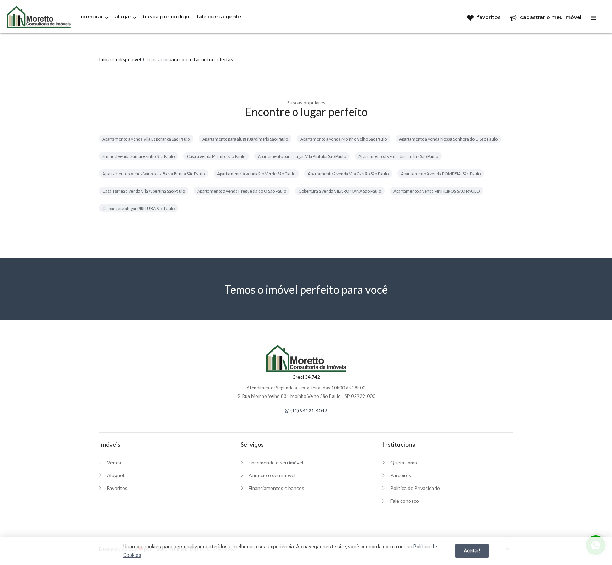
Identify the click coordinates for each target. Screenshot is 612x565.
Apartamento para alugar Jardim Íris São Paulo (245, 139)
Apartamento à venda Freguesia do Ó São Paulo (241, 191)
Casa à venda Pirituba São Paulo (216, 156)
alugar (123, 16)
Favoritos (117, 488)
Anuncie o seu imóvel (272, 475)
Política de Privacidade (415, 488)
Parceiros (400, 475)
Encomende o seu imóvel (276, 463)
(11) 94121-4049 (308, 410)
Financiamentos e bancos (276, 488)
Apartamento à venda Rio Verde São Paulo (256, 173)
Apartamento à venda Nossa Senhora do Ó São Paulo (448, 139)
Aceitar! (472, 550)
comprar (92, 16)
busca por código (166, 16)
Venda (114, 463)
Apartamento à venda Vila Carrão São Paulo (348, 173)
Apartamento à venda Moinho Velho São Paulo (343, 139)
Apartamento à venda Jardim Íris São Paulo (398, 156)
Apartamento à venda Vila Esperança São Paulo (146, 139)
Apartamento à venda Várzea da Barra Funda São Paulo (153, 173)
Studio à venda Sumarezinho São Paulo (138, 156)
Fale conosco (404, 501)
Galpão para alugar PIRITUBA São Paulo (138, 208)
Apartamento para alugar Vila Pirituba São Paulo (302, 156)
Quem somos (405, 463)
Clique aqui (155, 59)
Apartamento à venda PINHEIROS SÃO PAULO (436, 191)
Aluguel (115, 475)
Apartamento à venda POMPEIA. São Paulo (441, 173)
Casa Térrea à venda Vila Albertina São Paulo (143, 191)
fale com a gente (219, 16)
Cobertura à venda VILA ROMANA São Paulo (340, 191)
